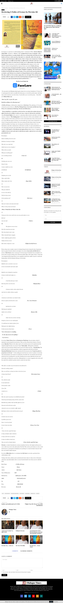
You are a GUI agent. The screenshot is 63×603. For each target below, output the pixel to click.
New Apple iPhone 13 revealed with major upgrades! (55, 130)
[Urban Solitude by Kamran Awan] (47, 117)
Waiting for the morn (20, 530)
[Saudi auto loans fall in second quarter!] (47, 139)
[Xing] (41, 596)
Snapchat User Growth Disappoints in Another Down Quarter (55, 185)
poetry (37, 493)
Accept (51, 601)
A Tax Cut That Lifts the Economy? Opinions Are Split (56, 56)
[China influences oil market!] (47, 146)
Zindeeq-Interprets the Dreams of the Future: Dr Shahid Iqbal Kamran (56, 88)
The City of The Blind (20, 545)
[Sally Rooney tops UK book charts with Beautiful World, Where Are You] (47, 103)
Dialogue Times (12, 509)
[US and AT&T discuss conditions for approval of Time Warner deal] (52, 18)
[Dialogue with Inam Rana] (47, 172)
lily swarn (22, 493)
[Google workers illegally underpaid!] (47, 153)
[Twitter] (25, 596)
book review (7, 493)
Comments (15, 551)
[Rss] (37, 596)
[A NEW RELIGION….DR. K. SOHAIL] (47, 96)
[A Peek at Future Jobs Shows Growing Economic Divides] (47, 193)
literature (27, 493)
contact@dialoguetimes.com (33, 592)
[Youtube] (33, 596)
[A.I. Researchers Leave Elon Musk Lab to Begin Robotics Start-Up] (47, 200)
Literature (3, 9)
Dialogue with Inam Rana (56, 170)
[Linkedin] (29, 596)
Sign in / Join (11, 0)
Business (46, 126)
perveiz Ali (33, 493)
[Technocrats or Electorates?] (47, 50)
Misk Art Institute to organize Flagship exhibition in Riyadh (55, 109)
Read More (56, 601)
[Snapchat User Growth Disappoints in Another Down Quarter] (47, 186)
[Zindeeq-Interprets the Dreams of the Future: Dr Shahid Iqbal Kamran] (47, 89)
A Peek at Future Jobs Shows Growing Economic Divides (56, 192)
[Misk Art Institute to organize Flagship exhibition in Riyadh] (47, 110)
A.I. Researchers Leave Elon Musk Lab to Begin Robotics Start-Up (56, 200)
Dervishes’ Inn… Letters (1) (7, 545)
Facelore (28, 17)
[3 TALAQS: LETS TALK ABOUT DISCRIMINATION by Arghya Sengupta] (47, 35)
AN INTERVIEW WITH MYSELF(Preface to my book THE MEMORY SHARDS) (36, 532)
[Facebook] (21, 596)
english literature (14, 493)
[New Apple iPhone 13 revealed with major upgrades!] (47, 131)
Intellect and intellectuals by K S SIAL (11, 504)
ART (2, 493)
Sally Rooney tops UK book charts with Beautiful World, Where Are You (56, 102)
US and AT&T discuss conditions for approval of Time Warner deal (52, 27)
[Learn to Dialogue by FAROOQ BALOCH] (47, 43)
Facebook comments (26, 551)
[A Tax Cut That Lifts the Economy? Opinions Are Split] (47, 57)
